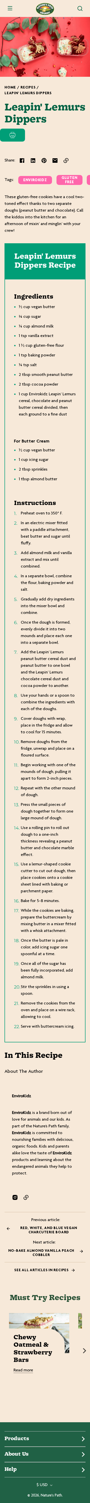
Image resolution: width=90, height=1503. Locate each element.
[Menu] (10, 8)
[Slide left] (5, 1350)
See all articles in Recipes (42, 1270)
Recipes (28, 87)
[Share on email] (55, 160)
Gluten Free (70, 180)
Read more (23, 1370)
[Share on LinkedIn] (33, 160)
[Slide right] (84, 1350)
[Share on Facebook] (22, 160)
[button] (80, 8)
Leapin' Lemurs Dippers (28, 93)
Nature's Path (51, 1496)
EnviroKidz (35, 180)
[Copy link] (66, 160)
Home (10, 87)
